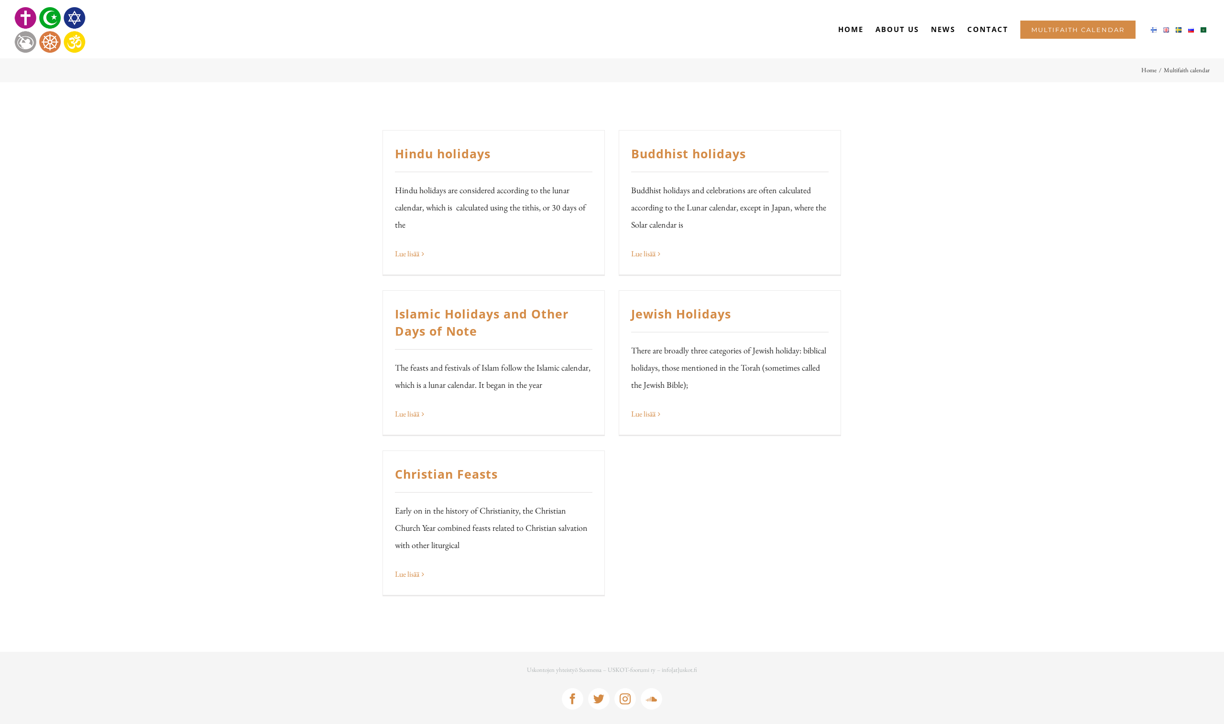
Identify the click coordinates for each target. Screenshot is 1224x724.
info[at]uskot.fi (679, 670)
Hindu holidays (443, 153)
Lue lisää (407, 254)
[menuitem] (850, 29)
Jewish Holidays (681, 314)
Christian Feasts (446, 474)
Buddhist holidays (688, 153)
